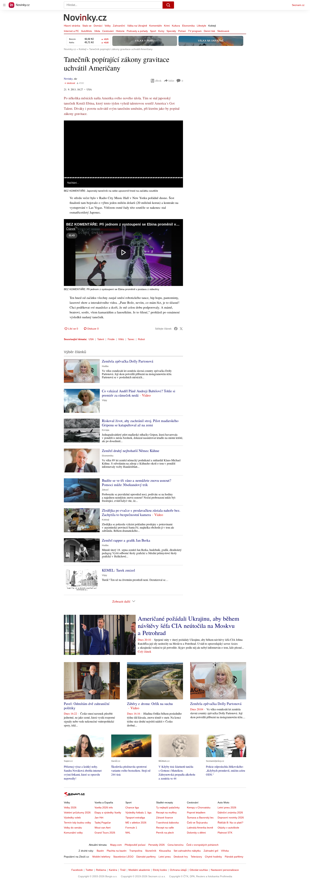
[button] (123, 148)
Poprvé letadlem (196, 812)
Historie (120, 31)
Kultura (176, 25)
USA (91, 339)
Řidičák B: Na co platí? (230, 822)
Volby (108, 25)
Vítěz (121, 339)
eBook (158, 80)
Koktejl (212, 25)
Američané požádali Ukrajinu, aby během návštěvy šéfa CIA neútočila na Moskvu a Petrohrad (188, 625)
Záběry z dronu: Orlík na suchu (150, 703)
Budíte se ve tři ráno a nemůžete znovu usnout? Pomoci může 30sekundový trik (136, 482)
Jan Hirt (99, 817)
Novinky (68, 78)
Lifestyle (201, 25)
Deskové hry (181, 856)
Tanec (131, 339)
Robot (141, 339)
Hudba (105, 366)
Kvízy (161, 31)
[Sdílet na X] (181, 328)
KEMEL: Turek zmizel (118, 570)
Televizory (196, 856)
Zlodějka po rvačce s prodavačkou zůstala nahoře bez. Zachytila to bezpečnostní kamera (141, 512)
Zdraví (105, 490)
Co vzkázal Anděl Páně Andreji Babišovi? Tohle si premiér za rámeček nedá (138, 393)
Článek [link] (70, 130)
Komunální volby (73, 832)
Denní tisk (209, 31)
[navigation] (4, 5)
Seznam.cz (298, 5)
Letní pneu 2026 (227, 807)
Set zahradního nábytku (187, 850)
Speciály (171, 31)
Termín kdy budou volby (77, 822)
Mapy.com (116, 844)
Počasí (182, 31)
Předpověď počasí (135, 844)
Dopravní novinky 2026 (231, 817)
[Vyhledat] (168, 5)
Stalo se (86, 25)
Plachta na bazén (116, 850)
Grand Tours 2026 (105, 832)
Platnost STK (225, 832)
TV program (195, 31)
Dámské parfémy (146, 856)
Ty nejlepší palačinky (168, 807)
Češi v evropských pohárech (202, 844)
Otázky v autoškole (228, 827)
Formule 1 (131, 827)
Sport (153, 31)
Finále (111, 339)
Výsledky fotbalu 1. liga (138, 812)
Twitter (89, 869)
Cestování (108, 31)
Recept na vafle (165, 827)
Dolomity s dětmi (196, 832)
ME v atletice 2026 (135, 822)
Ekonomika (188, 25)
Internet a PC (71, 31)
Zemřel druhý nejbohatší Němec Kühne (130, 450)
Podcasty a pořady (137, 31)
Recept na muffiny (166, 812)
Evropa (105, 430)
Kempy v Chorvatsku (198, 807)
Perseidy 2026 (156, 844)
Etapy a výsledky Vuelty (108, 812)
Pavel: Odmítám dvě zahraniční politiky (86, 705)
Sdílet (171, 80)
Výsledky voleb (72, 817)
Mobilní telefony (101, 856)
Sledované (223, 31)
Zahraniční (119, 25)
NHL (127, 832)
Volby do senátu (73, 827)
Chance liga (132, 807)
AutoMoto (86, 31)
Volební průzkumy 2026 (77, 812)
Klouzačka (165, 850)
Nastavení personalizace (225, 869)
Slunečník (150, 850)
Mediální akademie (139, 869)
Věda (97, 31)
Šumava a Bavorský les (200, 817)
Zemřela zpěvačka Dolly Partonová (127, 361)
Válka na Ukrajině (137, 25)
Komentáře (155, 25)
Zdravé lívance (164, 817)
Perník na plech (165, 832)
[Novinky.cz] (85, 18)
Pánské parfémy (234, 856)
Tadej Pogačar (103, 822)
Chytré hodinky (213, 856)
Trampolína (135, 850)
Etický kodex (160, 869)
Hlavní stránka (72, 25)
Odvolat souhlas (199, 869)
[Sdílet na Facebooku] (176, 328)
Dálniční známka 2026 (230, 812)
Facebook (77, 869)
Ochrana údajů (178, 869)
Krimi (167, 25)
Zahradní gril (211, 850)
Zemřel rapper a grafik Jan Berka (126, 540)
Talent (100, 339)
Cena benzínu (176, 844)
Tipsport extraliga (135, 817)
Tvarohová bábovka (167, 822)
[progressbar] (123, 177)
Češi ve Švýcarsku (197, 822)
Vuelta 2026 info (104, 807)
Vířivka (225, 850)
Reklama (101, 869)
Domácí (98, 25)
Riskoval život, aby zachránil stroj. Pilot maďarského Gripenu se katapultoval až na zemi (140, 422)
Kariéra (113, 869)
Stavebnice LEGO (123, 856)
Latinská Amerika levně (200, 827)
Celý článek (144, 651)
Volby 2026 (70, 807)
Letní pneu (165, 856)
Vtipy (104, 400)
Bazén (100, 850)
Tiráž (123, 869)
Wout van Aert (103, 827)
